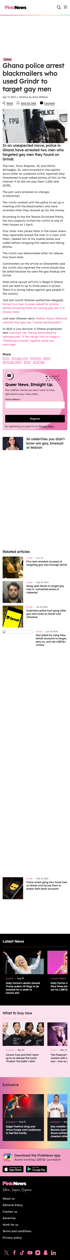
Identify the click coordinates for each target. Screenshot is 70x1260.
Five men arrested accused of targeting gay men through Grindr (46, 563)
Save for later (28, 103)
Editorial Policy (13, 1205)
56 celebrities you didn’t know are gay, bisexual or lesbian (45, 443)
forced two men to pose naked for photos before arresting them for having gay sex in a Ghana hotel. (34, 308)
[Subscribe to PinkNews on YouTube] (30, 1253)
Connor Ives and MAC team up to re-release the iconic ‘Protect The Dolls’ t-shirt (22, 1058)
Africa (6, 358)
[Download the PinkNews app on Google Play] (36, 1169)
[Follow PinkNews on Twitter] (6, 1253)
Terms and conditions (17, 1231)
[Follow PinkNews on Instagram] (38, 1253)
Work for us (10, 1224)
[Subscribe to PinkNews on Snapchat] (45, 1253)
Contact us (10, 1211)
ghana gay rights (12, 361)
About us (8, 1198)
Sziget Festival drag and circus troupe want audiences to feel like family (23, 1130)
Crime (7, 59)
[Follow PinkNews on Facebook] (14, 1253)
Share (10, 103)
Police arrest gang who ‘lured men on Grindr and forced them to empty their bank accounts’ (46, 885)
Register (35, 418)
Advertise (9, 1218)
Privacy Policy (46, 426)
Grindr (27, 361)
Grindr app (39, 361)
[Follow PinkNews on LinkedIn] (53, 1253)
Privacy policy (12, 1237)
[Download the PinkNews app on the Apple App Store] (13, 1169)
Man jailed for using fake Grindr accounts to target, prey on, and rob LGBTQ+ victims (51, 640)
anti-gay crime (20, 358)
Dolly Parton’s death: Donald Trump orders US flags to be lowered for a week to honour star (23, 988)
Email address (17, 399)
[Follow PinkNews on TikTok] (22, 1253)
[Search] (59, 7)
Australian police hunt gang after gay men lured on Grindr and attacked (46, 614)
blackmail (35, 358)
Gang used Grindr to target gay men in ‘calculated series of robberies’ (45, 589)
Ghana (46, 358)
